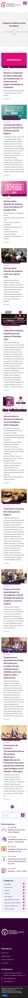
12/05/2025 (13, 868)
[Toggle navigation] (25, 3)
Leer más (6, 98)
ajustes (20, 992)
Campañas (8, 884)
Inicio (14, 29)
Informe (5, 195)
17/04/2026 (13, 837)
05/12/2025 (13, 846)
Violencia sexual (9, 909)
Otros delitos (8, 896)
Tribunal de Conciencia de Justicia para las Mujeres (14, 512)
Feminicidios (8, 887)
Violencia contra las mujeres (18, 67)
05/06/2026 (13, 827)
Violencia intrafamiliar (11, 906)
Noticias (5, 67)
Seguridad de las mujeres (10, 116)
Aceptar (4, 995)
